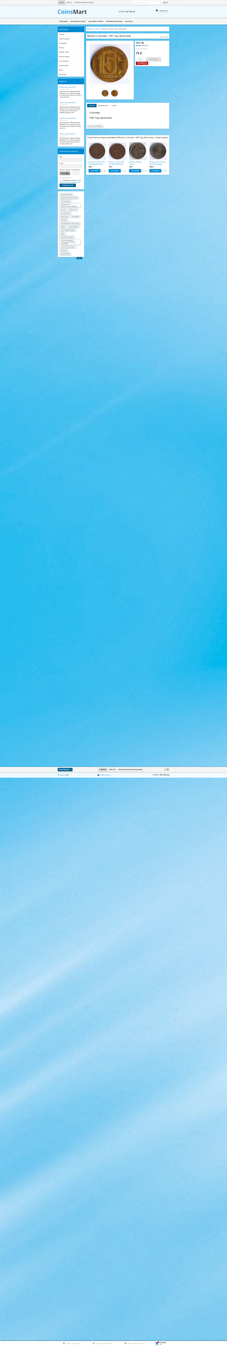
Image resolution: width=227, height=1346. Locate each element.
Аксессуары (70, 74)
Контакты (129, 21)
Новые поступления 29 (67, 103)
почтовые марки (65, 213)
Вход (165, 2)
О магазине (63, 21)
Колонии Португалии (66, 194)
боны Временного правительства (70, 223)
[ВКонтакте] (137, 43)
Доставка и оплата (95, 21)
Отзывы (114, 105)
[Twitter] (139, 43)
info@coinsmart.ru (104, 775)
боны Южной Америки (67, 237)
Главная (61, 2)
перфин (63, 226)
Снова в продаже (64, 39)
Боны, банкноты (70, 61)
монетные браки (73, 226)
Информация (64, 769)
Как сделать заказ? (78, 21)
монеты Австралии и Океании (69, 197)
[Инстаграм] (168, 769)
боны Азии (64, 219)
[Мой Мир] (143, 43)
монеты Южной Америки (68, 247)
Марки (70, 70)
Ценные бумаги (70, 65)
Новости (69, 2)
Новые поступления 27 (67, 134)
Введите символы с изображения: (69, 170)
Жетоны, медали (70, 57)
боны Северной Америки (68, 230)
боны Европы (75, 216)
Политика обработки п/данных (84, 2)
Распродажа (63, 43)
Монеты (70, 48)
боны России (64, 216)
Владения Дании (65, 253)
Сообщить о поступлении (142, 63)
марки (62, 233)
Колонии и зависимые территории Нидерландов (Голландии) (68, 242)
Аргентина (99, 29)
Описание (92, 105)
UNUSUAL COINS (64, 52)
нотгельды (64, 250)
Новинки (61, 34)
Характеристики (103, 105)
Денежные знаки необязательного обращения (69, 205)
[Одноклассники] (141, 43)
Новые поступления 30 (67, 87)
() (71, 1343)
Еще (79, 258)
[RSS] (165, 769)
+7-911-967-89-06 (126, 11)
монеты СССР (73, 209)
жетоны (63, 209)
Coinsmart (62, 775)
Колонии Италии (65, 201)
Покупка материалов (114, 21)
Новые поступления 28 (67, 118)
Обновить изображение (65, 177)
